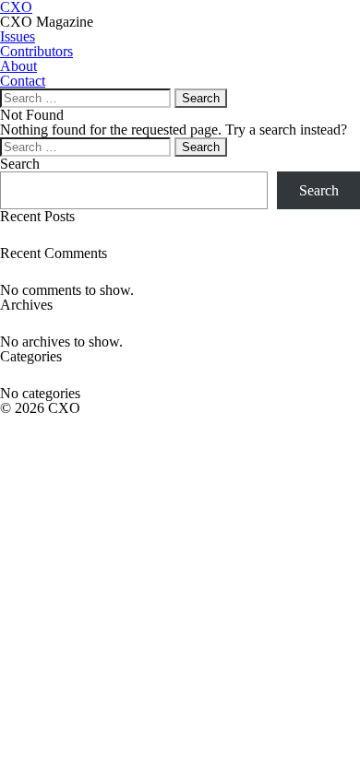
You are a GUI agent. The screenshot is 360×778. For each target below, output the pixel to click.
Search (20, 163)
